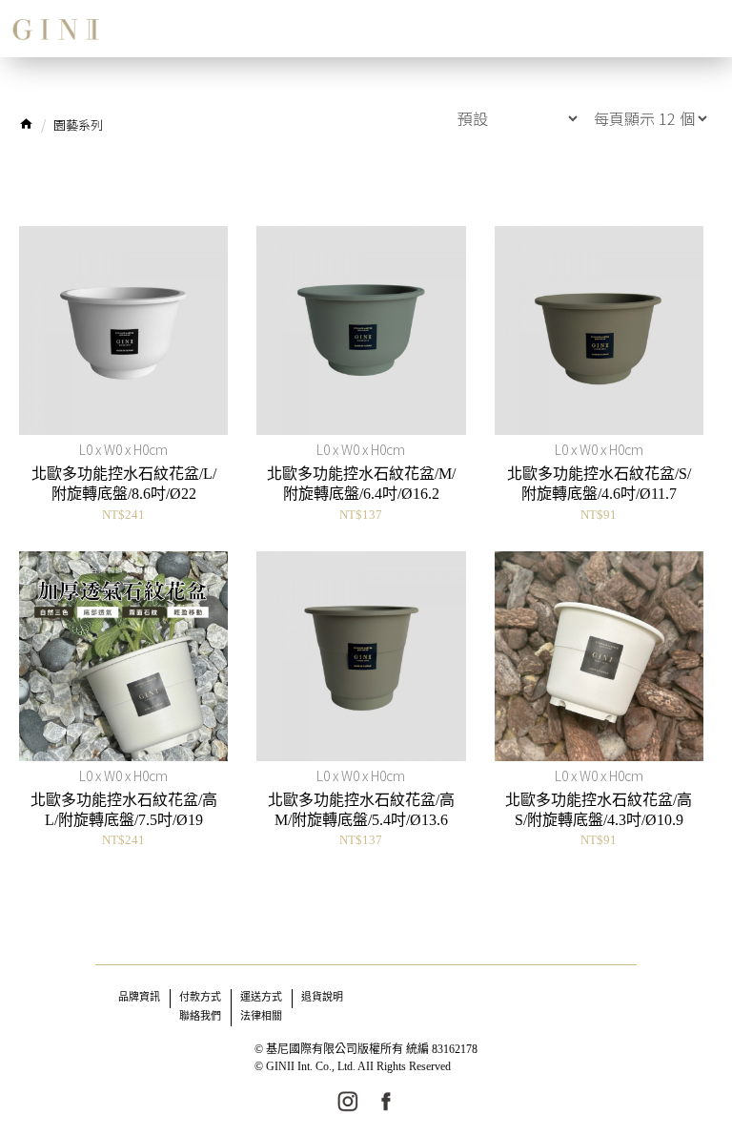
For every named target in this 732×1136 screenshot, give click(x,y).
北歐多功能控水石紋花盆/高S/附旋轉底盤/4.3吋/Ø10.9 (598, 810)
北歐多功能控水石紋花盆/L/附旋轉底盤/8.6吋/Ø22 (123, 483)
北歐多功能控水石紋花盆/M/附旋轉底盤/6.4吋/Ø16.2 (361, 483)
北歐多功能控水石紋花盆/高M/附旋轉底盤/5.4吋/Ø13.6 (361, 810)
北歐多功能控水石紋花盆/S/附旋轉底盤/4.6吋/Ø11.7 (599, 483)
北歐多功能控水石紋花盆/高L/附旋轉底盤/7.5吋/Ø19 (123, 810)
